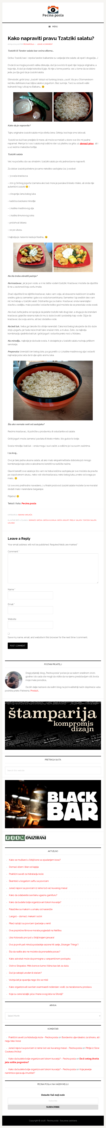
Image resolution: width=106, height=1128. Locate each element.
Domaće (32, 520)
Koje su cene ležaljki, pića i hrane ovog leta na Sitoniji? (36, 994)
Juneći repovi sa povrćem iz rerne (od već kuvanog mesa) (38, 888)
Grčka (39, 520)
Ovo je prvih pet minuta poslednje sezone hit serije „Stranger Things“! (44, 944)
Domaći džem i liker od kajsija (24, 867)
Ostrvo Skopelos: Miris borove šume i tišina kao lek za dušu (39, 965)
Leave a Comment (45, 44)
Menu (55, 26)
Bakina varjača (25, 515)
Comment (13, 551)
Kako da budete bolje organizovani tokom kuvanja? (35, 902)
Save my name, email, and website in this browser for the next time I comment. (48, 637)
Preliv (72, 520)
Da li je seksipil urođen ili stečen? (25, 973)
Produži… (34, 690)
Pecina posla (53, 11)
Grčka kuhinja (49, 520)
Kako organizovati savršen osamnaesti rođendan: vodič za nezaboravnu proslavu (50, 987)
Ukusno (11, 523)
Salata (79, 520)
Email (11, 604)
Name (11, 589)
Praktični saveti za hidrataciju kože (26, 874)
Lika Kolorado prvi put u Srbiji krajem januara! (31, 937)
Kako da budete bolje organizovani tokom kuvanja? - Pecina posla (42, 1058)
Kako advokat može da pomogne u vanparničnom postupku (40, 958)
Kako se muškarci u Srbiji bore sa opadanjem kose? (35, 860)
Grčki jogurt (63, 520)
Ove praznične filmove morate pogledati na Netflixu (35, 930)
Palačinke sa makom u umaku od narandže (30, 909)
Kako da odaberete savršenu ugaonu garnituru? (33, 895)
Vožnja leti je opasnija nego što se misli (28, 980)
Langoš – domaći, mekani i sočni (25, 916)
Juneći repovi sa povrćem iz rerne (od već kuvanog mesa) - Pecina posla (45, 1048)
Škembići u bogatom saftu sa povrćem (29, 881)
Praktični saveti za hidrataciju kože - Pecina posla (33, 1037)
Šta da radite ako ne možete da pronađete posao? (34, 951)
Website (12, 619)
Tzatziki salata (89, 520)
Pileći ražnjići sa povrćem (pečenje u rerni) (30, 923)
